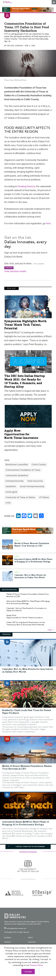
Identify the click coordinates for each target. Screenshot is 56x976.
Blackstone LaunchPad (17, 464)
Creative (7, 942)
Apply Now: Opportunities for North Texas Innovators (21, 435)
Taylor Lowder (15, 46)
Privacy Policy (36, 965)
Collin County (39, 464)
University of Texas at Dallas (20, 497)
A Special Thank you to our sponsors (30, 846)
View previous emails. (15, 271)
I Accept (28, 971)
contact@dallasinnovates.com (16, 928)
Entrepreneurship (14, 481)
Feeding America (26, 186)
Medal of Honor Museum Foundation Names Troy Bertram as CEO (27, 595)
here (48, 223)
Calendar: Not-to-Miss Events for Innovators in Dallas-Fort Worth (26, 609)
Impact (30, 938)
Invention (32, 942)
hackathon (11, 486)
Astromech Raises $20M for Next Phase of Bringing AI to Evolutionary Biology (28, 602)
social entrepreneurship (32, 486)
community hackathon (17, 475)
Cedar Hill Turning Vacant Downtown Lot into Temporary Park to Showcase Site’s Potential (25, 623)
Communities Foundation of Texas (23, 470)
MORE (50, 630)
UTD (8, 503)
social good (11, 492)
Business (7, 938)
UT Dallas (44, 497)
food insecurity (35, 481)
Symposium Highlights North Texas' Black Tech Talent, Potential (25, 325)
